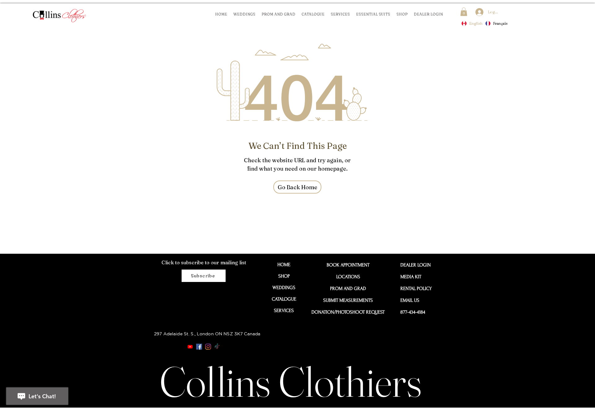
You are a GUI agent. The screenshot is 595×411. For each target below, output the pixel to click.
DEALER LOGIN (414, 265)
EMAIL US (409, 300)
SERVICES (284, 310)
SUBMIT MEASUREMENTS (348, 300)
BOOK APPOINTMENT (348, 265)
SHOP (284, 276)
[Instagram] (208, 347)
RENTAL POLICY (414, 288)
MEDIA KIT (410, 276)
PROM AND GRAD (348, 288)
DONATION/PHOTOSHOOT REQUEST (348, 312)
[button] (463, 11)
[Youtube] (190, 347)
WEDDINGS (283, 287)
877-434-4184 (412, 312)
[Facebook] (199, 347)
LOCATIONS (348, 276)
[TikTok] (217, 347)
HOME (283, 264)
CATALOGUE (284, 299)
